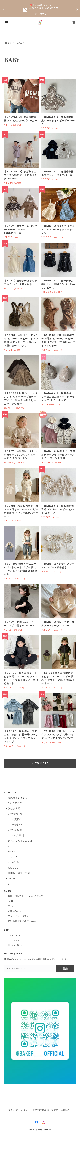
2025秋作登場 (16, 835)
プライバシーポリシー (19, 916)
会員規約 (65, 1110)
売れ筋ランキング (18, 797)
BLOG (11, 901)
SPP (10, 883)
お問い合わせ (15, 911)
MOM (11, 878)
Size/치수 (13, 862)
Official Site (15, 945)
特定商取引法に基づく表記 (22, 921)
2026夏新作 (15, 819)
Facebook (13, 940)
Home (7, 43)
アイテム (13, 856)
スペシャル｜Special (20, 840)
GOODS (13, 867)
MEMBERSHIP (16, 906)
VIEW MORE (40, 763)
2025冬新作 (15, 830)
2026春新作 (15, 824)
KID (10, 846)
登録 (65, 968)
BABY (11, 851)
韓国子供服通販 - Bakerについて (25, 896)
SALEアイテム (16, 803)
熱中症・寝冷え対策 (19, 873)
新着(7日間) (15, 808)
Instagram (14, 935)
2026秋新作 (15, 813)
